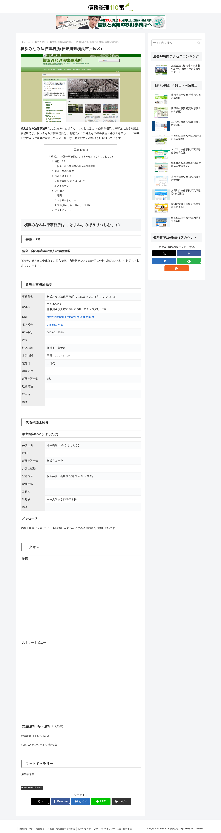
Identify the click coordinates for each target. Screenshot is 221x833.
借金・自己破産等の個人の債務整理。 (77, 166)
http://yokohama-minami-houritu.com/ (69, 316)
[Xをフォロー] (164, 253)
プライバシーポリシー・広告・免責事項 (113, 828)
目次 (76, 149)
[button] (121, 801)
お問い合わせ (84, 828)
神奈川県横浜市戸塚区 (33, 787)
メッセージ (63, 185)
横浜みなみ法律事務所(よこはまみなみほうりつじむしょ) (82, 156)
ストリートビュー (66, 200)
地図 (59, 195)
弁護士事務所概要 (64, 171)
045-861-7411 (55, 324)
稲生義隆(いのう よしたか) (71, 180)
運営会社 (40, 828)
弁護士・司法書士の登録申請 (61, 828)
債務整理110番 (26, 828)
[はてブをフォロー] (164, 261)
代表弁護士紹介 (63, 176)
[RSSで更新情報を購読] (176, 268)
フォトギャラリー (64, 210)
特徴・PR (59, 161)
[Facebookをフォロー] (189, 253)
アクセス (59, 190)
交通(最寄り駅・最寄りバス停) (73, 205)
